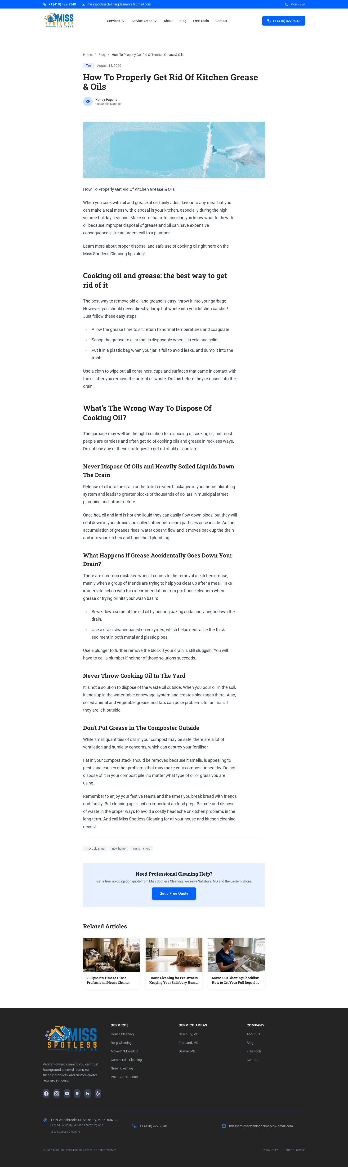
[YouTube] (67, 1093)
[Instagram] (56, 1093)
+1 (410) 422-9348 (62, 4)
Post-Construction (124, 1077)
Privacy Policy (270, 1150)
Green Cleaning (122, 1068)
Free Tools (201, 21)
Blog (182, 21)
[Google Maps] (77, 1093)
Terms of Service (294, 1150)
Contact (221, 21)
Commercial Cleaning (126, 1060)
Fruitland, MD (188, 1043)
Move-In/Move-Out (124, 1051)
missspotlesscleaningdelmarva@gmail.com (119, 4)
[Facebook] (46, 1093)
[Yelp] (98, 1093)
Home (87, 55)
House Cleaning (122, 1034)
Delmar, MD (187, 1051)
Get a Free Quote (174, 893)
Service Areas (142, 21)
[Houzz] (87, 1093)
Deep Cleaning (121, 1043)
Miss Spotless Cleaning (65, 1131)
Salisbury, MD (188, 1034)
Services (114, 21)
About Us (253, 1034)
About (168, 21)
